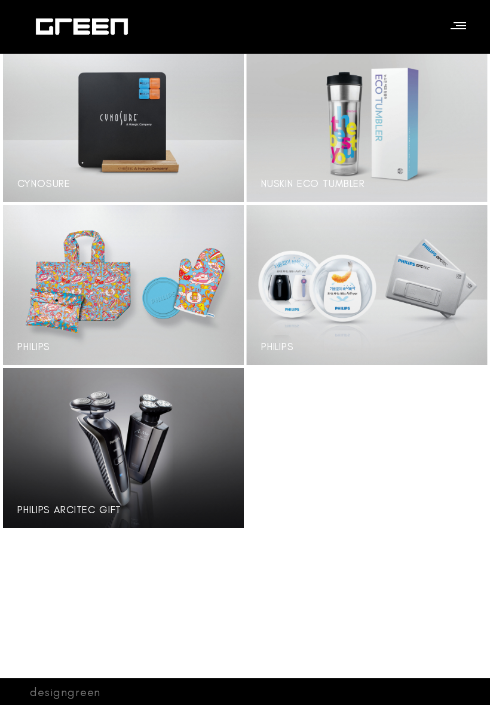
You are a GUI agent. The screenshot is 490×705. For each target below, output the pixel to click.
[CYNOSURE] (222, 61)
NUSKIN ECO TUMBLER (313, 183)
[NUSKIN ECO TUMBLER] (465, 61)
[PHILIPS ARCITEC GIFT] (222, 388)
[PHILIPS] (222, 224)
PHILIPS (33, 346)
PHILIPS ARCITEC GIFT (69, 510)
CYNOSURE (44, 183)
